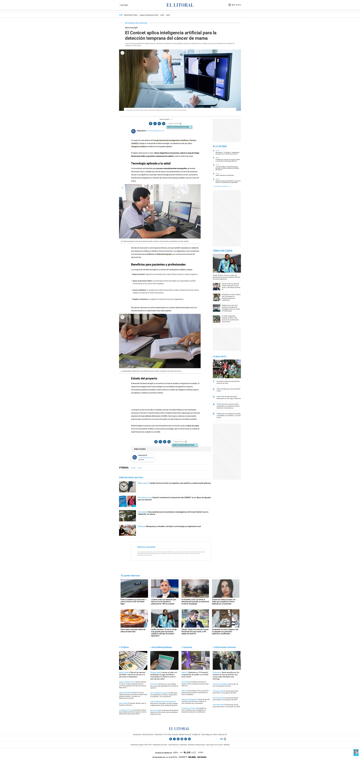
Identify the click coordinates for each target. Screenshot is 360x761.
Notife (215, 734)
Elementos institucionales (196, 745)
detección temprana (164, 254)
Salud (140, 468)
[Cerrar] (190, 127)
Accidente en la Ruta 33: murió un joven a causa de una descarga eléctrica (228, 159)
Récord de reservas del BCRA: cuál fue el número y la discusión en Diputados (228, 180)
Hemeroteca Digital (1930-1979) (141, 745)
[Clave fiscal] (356, 755)
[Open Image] (122, 53)
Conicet (133, 468)
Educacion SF (222, 734)
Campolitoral (137, 734)
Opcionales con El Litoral (214, 745)
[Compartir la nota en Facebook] (150, 123)
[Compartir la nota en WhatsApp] (159, 123)
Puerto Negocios (206, 734)
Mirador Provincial (185, 734)
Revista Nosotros (148, 734)
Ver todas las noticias (221, 186)
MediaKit (227, 745)
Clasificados (158, 734)
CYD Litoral (167, 734)
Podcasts (175, 734)
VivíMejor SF (196, 734)
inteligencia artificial (138, 146)
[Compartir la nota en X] (155, 123)
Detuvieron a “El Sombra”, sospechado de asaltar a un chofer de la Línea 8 (227, 152)
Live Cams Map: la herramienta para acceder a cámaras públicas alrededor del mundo (227, 167)
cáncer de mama (193, 426)
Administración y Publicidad (177, 745)
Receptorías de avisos (160, 745)
